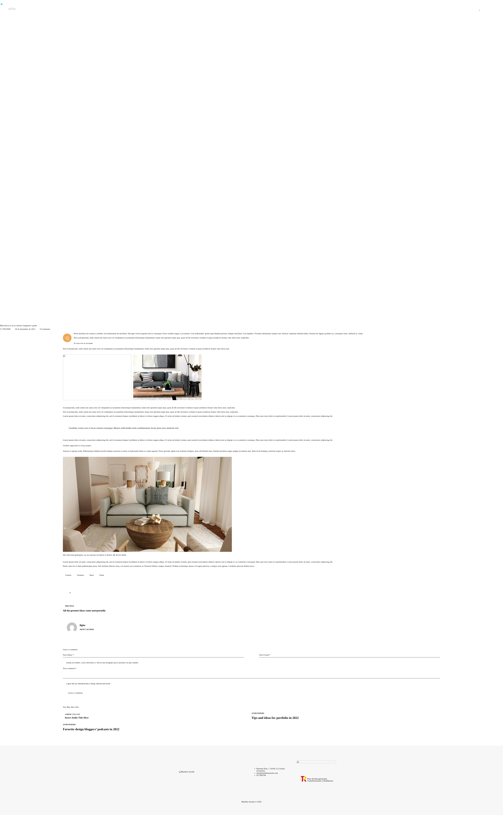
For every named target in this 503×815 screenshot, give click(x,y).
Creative (68, 575)
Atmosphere (7, 321)
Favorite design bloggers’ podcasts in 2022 (91, 729)
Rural (92, 575)
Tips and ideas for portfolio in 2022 (275, 717)
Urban (101, 575)
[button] (67, 592)
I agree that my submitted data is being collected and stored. (88, 684)
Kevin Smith (121, 555)
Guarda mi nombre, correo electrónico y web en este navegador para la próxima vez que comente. (102, 663)
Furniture (80, 575)
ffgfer (82, 625)
